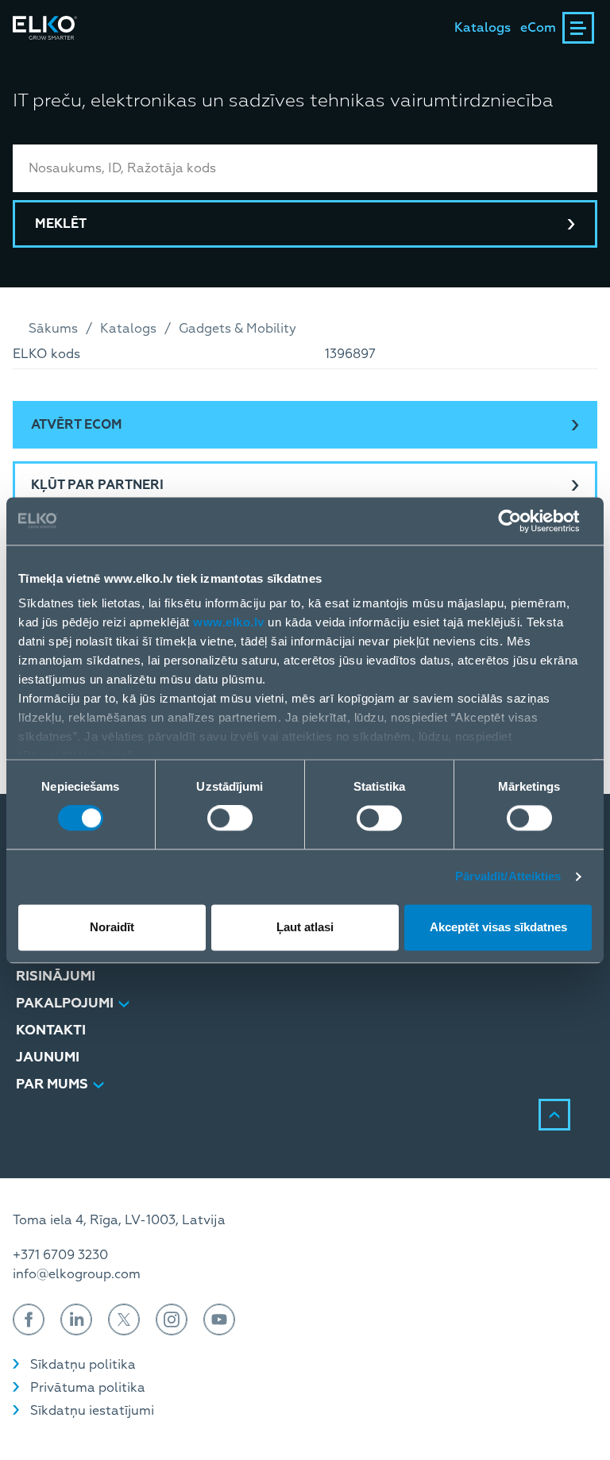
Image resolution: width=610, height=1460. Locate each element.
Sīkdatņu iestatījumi (92, 1411)
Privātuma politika (87, 1388)
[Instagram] (171, 1319)
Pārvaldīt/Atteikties (508, 877)
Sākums (53, 329)
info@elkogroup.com (77, 1274)
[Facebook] (28, 1319)
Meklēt (61, 224)
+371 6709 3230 (60, 1255)
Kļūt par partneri (97, 485)
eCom (538, 28)
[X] (124, 1319)
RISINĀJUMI (55, 976)
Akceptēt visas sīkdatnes (498, 927)
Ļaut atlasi (305, 927)
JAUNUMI (47, 1057)
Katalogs (482, 28)
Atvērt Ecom (76, 425)
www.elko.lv (228, 622)
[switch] (230, 818)
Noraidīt (112, 927)
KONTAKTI (51, 1030)
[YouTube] (219, 1319)
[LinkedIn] (76, 1319)
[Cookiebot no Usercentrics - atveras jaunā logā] (522, 521)
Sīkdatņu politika (83, 1365)
